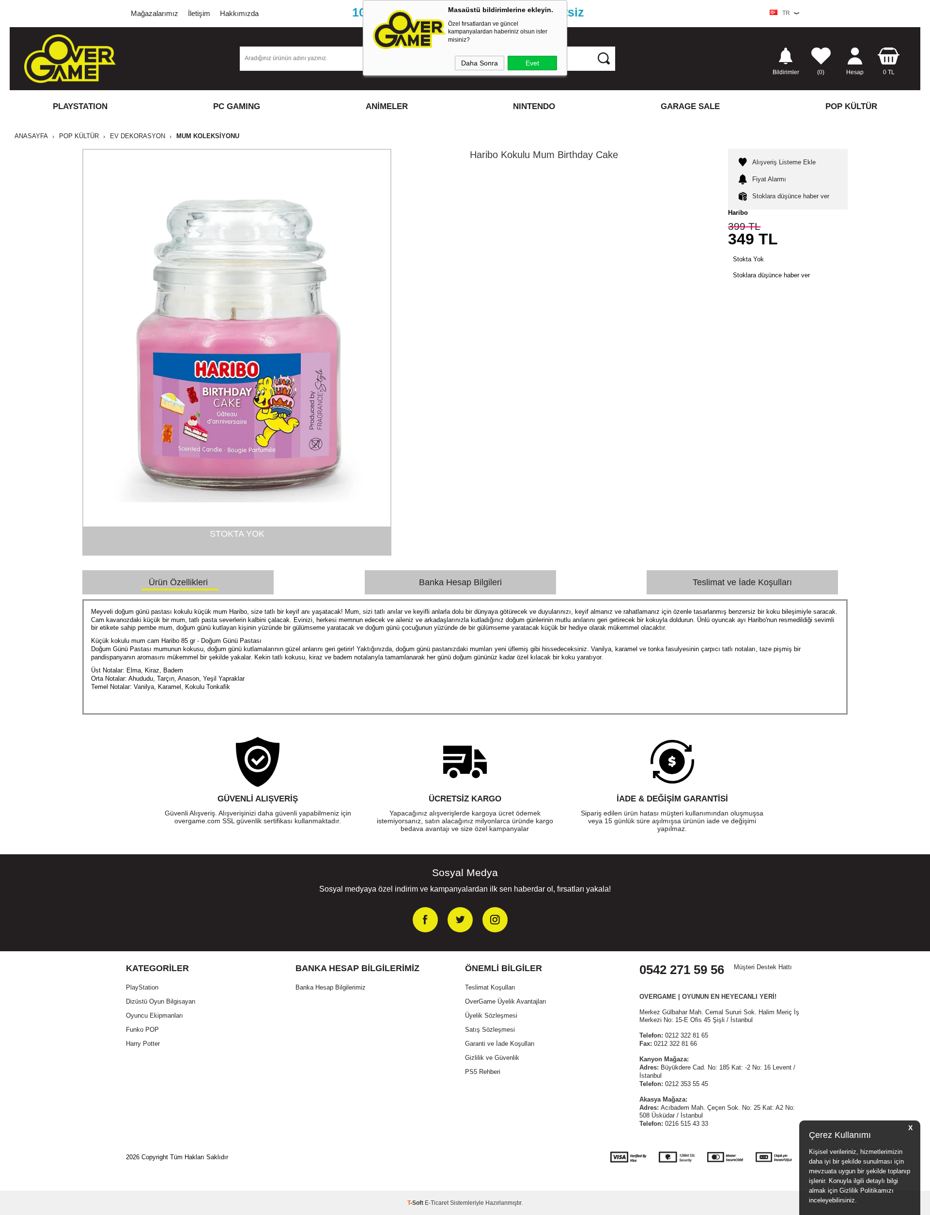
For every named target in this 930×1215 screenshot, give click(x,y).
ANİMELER (387, 106)
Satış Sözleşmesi (490, 1029)
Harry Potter (143, 1043)
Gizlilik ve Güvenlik (492, 1057)
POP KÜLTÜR (851, 106)
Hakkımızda (239, 13)
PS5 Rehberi (482, 1071)
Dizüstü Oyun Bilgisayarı (161, 1001)
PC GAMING (236, 106)
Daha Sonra (479, 63)
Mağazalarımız (154, 13)
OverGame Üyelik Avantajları (505, 1001)
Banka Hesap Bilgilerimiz (330, 987)
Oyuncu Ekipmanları (154, 1015)
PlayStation (142, 987)
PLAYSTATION (80, 106)
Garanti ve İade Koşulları (500, 1043)
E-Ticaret (437, 1202)
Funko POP (142, 1029)
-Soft (416, 1202)
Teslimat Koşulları (490, 987)
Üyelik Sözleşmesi (491, 1015)
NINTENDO (534, 106)
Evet (532, 63)
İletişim (199, 13)
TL (889, 72)
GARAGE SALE (690, 106)
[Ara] (603, 58)
